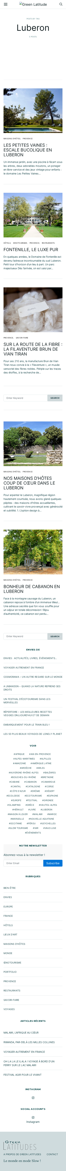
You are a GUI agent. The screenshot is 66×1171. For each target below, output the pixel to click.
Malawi (38, 814)
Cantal (16, 786)
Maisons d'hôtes (12, 138)
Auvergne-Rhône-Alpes (24, 772)
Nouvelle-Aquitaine (42, 818)
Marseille (18, 818)
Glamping (15, 805)
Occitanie (16, 823)
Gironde (48, 800)
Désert (50, 791)
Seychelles (49, 823)
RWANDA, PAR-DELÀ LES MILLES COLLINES (29, 1042)
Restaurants (48, 243)
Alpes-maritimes (25, 758)
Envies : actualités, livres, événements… (30, 658)
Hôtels (7, 243)
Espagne (53, 795)
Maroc (53, 814)
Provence (28, 138)
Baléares (50, 772)
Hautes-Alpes (48, 805)
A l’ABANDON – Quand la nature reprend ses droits (32, 688)
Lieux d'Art (10, 934)
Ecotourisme (34, 795)
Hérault (19, 809)
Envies (8, 897)
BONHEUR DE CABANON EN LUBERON (32, 589)
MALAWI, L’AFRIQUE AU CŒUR (21, 1032)
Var (36, 828)
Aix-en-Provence (41, 754)
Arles (41, 768)
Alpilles (46, 758)
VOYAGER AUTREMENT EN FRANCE (24, 667)
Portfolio (10, 971)
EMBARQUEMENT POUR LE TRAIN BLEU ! (27, 724)
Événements (33, 832)
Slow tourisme (19, 828)
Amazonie (20, 763)
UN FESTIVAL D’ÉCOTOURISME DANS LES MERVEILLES (27, 701)
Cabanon (31, 781)
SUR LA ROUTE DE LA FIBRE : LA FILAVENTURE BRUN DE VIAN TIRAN (33, 349)
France (8, 915)
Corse (50, 786)
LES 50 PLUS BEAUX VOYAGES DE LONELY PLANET (33, 733)
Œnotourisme (20, 243)
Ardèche (26, 768)
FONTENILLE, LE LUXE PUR (31, 249)
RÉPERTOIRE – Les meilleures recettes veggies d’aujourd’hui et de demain (28, 713)
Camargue (49, 781)
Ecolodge (14, 795)
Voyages (9, 1009)
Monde (8, 953)
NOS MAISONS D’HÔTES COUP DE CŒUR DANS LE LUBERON (29, 483)
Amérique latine (42, 763)
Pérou (32, 823)
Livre (33, 809)
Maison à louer (18, 814)
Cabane (15, 781)
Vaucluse (50, 828)
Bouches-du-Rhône (24, 777)
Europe (17, 800)
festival (32, 800)
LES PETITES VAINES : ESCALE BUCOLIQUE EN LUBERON (28, 150)
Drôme (36, 791)
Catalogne (33, 786)
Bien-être (10, 887)
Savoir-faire (22, 338)
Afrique (19, 754)
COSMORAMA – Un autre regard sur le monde (33, 676)
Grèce (30, 805)
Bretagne (48, 777)
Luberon (47, 809)
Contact (52, 1154)
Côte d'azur (18, 791)
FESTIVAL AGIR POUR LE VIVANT (23, 1074)
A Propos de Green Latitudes (22, 1154)
